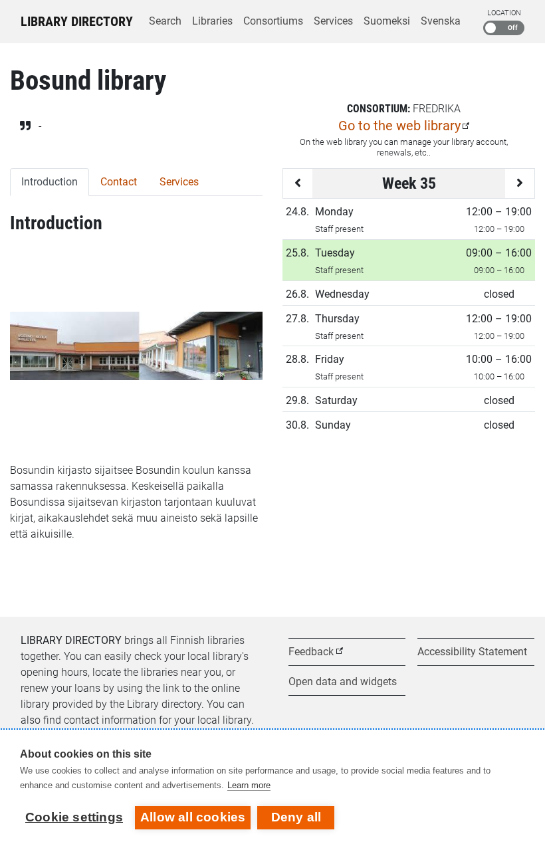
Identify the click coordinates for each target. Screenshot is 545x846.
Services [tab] (179, 181)
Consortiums (273, 21)
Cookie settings (74, 817)
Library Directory (77, 21)
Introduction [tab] (49, 181)
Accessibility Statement (472, 651)
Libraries (212, 21)
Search (165, 21)
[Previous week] (297, 183)
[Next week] (519, 183)
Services (333, 21)
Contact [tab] (118, 181)
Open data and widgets (342, 681)
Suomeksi (387, 21)
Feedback (311, 651)
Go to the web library (399, 126)
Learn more (249, 785)
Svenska (441, 21)
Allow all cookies (192, 817)
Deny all (296, 817)
